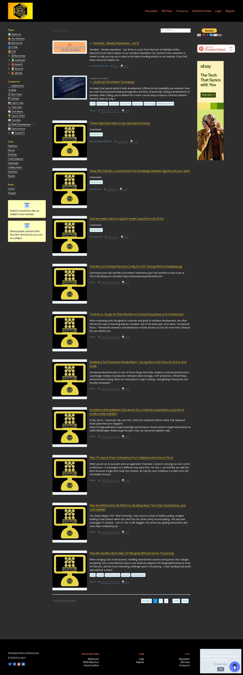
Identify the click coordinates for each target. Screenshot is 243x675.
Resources (15, 42)
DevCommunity (112, 575)
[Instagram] (19, 663)
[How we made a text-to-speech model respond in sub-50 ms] (69, 236)
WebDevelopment (165, 103)
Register (230, 10)
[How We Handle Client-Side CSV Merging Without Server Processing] (69, 570)
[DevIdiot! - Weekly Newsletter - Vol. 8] (69, 47)
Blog (12, 89)
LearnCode (126, 103)
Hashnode (13, 163)
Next (185, 601)
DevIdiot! (14, 649)
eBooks (16, 72)
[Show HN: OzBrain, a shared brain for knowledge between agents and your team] (69, 188)
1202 (176, 601)
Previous (146, 601)
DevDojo (12, 154)
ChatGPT (18, 132)
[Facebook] (14, 663)
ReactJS (17, 68)
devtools (126, 575)
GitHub (13, 98)
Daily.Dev (12, 145)
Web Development (19, 124)
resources (137, 103)
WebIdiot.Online (201, 10)
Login (218, 10)
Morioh (11, 175)
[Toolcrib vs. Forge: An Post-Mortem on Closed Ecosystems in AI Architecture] (69, 331)
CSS (12, 51)
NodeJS (17, 64)
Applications (16, 85)
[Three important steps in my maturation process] (69, 140)
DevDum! (13, 171)
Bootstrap (18, 55)
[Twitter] (10, 663)
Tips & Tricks (16, 115)
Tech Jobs (15, 107)
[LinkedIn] (23, 663)
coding (100, 575)
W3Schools (93, 659)
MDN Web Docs (91, 662)
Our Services (16, 38)
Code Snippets (15, 158)
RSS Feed (167, 10)
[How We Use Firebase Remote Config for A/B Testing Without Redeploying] (69, 284)
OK (220, 669)
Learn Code (15, 102)
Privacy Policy (220, 664)
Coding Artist (15, 167)
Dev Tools (15, 94)
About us (14, 34)
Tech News (15, 111)
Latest (11, 188)
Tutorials (14, 120)
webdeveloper (138, 575)
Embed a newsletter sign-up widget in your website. (24, 212)
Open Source (16, 128)
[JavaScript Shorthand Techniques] (69, 88)
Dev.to (11, 150)
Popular (12, 192)
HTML (13, 47)
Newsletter (151, 10)
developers (102, 103)
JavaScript (18, 60)
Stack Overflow (91, 665)
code (92, 103)
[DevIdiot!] (20, 11)
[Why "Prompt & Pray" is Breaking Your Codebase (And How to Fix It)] (69, 475)
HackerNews (96, 134)
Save (125, 65)
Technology (149, 103)
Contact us (182, 10)
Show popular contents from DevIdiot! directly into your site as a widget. (26, 234)
